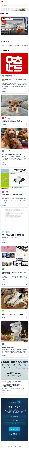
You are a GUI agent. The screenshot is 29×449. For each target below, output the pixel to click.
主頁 (8, 446)
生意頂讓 (17, 45)
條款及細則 (14, 438)
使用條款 (15, 446)
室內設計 (3, 45)
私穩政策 (19, 446)
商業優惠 (10, 45)
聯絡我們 (11, 446)
